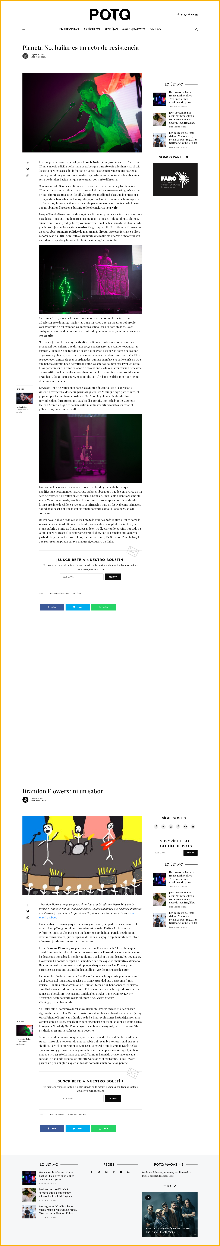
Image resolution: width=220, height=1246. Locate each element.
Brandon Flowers (57, 1115)
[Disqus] (110, 656)
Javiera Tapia (38, 55)
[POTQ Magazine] (110, 15)
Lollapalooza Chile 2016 (59, 593)
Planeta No (76, 593)
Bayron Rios (38, 798)
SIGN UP (113, 577)
